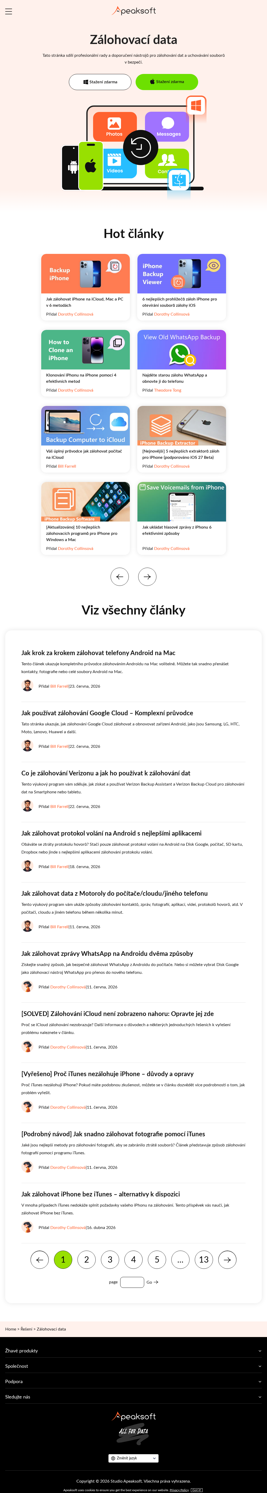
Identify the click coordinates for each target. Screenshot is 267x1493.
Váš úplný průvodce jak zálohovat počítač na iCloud (84, 454)
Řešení (26, 1329)
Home (10, 1329)
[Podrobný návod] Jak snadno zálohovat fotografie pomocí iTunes (113, 1134)
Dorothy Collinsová (75, 314)
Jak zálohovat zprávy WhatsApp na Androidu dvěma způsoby (107, 954)
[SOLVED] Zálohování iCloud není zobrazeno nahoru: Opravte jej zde (117, 1014)
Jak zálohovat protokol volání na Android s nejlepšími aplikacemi (111, 834)
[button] (120, 577)
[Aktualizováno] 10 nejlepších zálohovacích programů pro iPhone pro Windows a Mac (81, 533)
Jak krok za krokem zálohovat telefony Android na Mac (98, 653)
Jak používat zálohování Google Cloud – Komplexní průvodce (107, 713)
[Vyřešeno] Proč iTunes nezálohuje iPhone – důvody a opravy (107, 1074)
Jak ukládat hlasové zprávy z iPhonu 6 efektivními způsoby (176, 530)
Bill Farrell (67, 466)
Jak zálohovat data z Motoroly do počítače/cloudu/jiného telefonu (114, 894)
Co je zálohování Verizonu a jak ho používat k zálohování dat (105, 773)
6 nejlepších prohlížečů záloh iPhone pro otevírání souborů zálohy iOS (179, 302)
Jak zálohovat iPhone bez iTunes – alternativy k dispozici (100, 1194)
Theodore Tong (167, 390)
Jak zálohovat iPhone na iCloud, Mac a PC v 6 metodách (84, 302)
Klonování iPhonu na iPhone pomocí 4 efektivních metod (81, 378)
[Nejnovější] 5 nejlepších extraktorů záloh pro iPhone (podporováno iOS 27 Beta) (180, 454)
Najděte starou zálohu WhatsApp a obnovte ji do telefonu (174, 378)
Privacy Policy (179, 1490)
